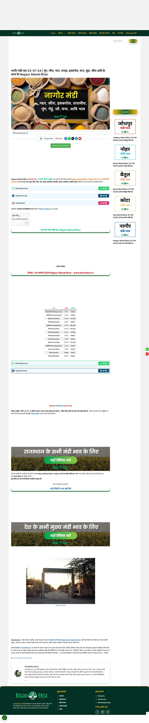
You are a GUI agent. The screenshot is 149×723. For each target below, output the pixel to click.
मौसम (113, 33)
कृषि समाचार (62, 702)
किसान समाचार (82, 33)
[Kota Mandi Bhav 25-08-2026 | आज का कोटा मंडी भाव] (125, 204)
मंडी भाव (60, 33)
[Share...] (147, 353)
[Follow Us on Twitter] (103, 712)
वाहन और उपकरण (104, 33)
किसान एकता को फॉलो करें (61, 145)
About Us (101, 696)
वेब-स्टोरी (120, 33)
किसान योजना (71, 33)
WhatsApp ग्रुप (131, 33)
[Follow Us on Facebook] (97, 712)
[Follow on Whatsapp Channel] (147, 349)
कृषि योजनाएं (62, 699)
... (26, 679)
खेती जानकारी (93, 33)
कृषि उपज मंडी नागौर (61, 605)
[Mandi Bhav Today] (18, 33)
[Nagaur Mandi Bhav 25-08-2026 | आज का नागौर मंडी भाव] (125, 230)
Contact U (101, 699)
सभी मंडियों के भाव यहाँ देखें (60, 488)
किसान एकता (35, 414)
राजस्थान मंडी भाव (27, 658)
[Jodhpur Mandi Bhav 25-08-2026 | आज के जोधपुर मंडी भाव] (125, 126)
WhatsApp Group (104, 702)
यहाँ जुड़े (104, 203)
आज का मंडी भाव (17, 658)
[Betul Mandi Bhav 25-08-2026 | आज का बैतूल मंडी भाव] (125, 178)
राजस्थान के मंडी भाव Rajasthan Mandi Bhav (65, 640)
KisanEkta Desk (20, 133)
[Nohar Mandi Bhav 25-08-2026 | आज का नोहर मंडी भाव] (125, 152)
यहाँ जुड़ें (104, 188)
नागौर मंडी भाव (59, 406)
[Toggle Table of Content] (25, 223)
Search (133, 41)
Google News (48, 138)
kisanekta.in (47, 209)
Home (53, 33)
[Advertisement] (74, 15)
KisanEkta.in (25, 648)
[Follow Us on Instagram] (108, 712)
